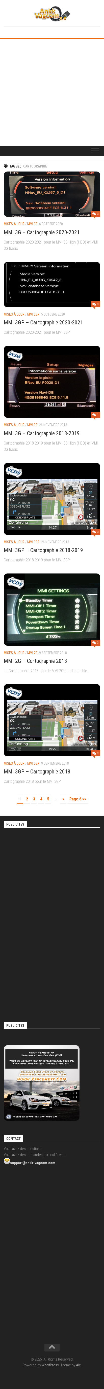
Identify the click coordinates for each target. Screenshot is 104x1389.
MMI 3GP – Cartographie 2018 (37, 771)
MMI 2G (32, 653)
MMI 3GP (33, 314)
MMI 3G (32, 224)
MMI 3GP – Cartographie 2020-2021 (43, 322)
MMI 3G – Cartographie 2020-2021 (42, 232)
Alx (78, 1365)
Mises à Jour (14, 224)
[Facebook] (48, 31)
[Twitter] (56, 31)
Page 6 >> (77, 799)
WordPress (50, 1365)
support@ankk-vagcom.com (32, 1163)
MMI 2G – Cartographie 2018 (35, 661)
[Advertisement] (52, 93)
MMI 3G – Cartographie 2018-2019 (42, 433)
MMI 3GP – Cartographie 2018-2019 (43, 550)
